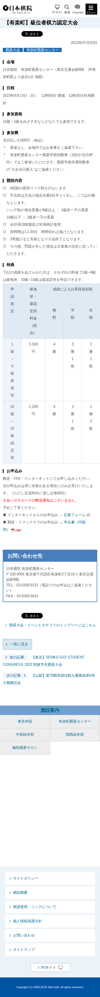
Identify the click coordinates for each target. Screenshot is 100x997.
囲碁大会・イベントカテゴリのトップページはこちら (52, 625)
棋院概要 (20, 892)
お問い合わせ (24, 935)
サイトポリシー (25, 878)
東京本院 (25, 721)
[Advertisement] (50, 810)
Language (77, 9)
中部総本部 (25, 734)
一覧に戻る (19, 644)
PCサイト (57, 9)
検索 (67, 9)
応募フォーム (75, 515)
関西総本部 (75, 734)
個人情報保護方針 (27, 921)
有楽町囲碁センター (42, 50)
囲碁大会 (13, 50)
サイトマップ (24, 949)
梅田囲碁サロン (25, 748)
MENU (91, 9)
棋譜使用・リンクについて (34, 907)
